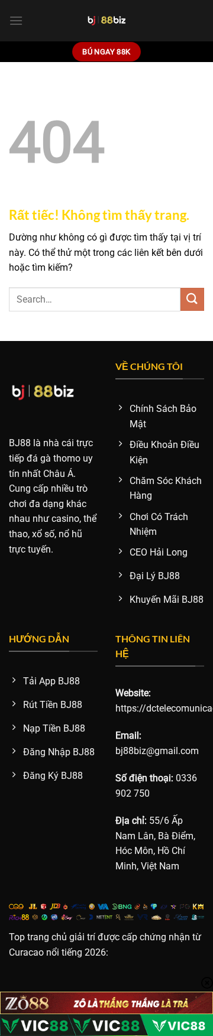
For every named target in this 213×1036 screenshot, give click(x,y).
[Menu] (16, 20)
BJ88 (20, 443)
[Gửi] (192, 299)
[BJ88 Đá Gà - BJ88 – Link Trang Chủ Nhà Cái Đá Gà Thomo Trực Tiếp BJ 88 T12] (106, 20)
